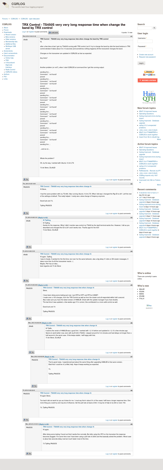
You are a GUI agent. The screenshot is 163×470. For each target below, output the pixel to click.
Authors (6, 74)
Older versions (11, 39)
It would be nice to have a (148, 193)
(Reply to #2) (43, 217)
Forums (5, 18)
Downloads (8, 32)
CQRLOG (18, 3)
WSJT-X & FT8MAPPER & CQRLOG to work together (148, 133)
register (31, 32)
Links (6, 79)
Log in (24, 32)
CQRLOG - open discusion (30, 18)
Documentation (9, 55)
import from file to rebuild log (149, 137)
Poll (5, 76)
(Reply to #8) (44, 424)
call (140, 197)
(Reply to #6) (49, 357)
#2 (131, 184)
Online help (10, 58)
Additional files (11, 44)
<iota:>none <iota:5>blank (148, 130)
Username (142, 38)
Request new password (147, 57)
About (6, 27)
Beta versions (10, 37)
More (159, 139)
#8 (131, 390)
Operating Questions (146, 113)
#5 (131, 285)
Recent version (11, 34)
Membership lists (11, 41)
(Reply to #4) (43, 285)
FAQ (7, 60)
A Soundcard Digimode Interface (10, 64)
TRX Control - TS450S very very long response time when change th (65, 186)
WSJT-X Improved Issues (148, 111)
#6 (131, 323)
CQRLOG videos (11, 72)
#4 (131, 251)
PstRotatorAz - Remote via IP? (150, 171)
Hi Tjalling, (47, 220)
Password (142, 46)
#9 (131, 424)
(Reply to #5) (46, 323)
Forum (6, 30)
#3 (131, 217)
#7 (131, 357)
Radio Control (10, 69)
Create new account (146, 54)
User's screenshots (10, 53)
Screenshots (8, 51)
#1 (131, 36)
